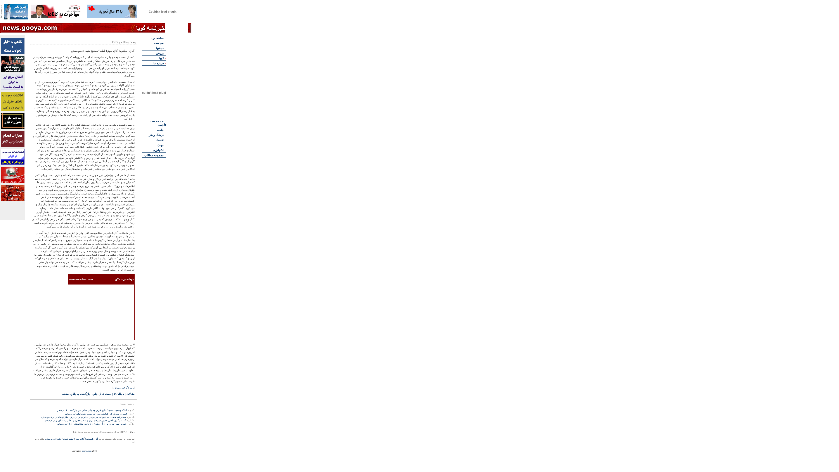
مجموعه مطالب (154, 155)
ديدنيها (160, 48)
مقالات (131, 394)
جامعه (160, 130)
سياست (159, 43)
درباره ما (158, 63)
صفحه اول (157, 38)
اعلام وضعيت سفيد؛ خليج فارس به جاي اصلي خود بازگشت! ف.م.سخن (92, 410)
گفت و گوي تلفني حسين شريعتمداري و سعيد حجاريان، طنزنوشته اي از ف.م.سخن (85, 420)
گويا (161, 58)
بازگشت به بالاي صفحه (76, 394)
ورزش (160, 53)
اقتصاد (160, 140)
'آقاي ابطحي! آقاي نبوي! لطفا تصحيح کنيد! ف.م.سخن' (71, 438)
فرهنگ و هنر (156, 135)
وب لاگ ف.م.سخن (123, 387)
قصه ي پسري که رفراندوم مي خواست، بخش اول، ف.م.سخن (96, 413)
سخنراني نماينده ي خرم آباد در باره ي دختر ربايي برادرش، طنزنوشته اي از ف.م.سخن (83, 417)
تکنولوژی (158, 150)
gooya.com (87, 451)
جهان (161, 145)
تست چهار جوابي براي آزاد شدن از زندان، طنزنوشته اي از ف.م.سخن (91, 423)
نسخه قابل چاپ (101, 394)
